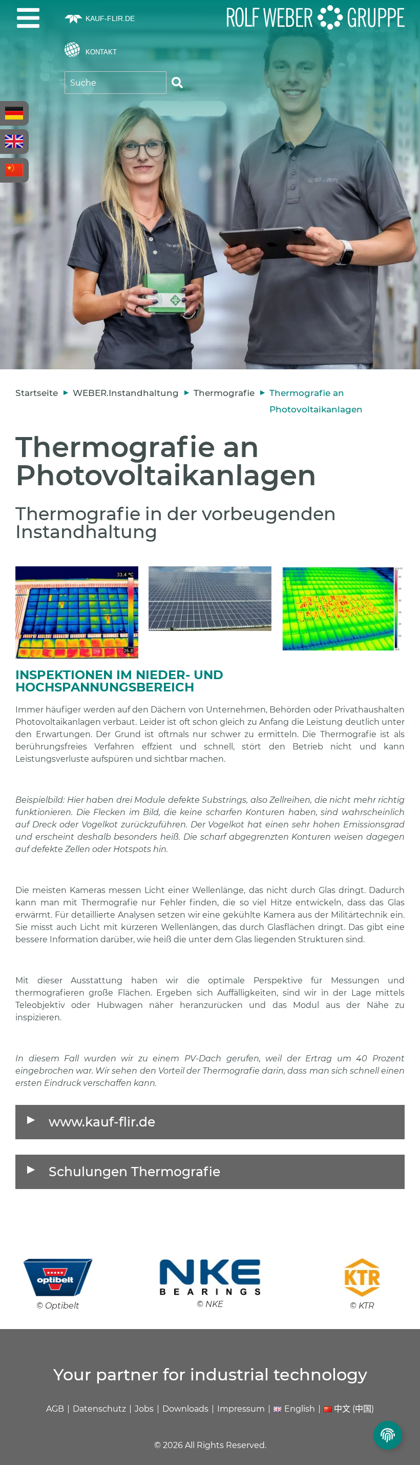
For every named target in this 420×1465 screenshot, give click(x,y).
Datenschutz (99, 1409)
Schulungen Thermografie (134, 1171)
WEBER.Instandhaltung (126, 393)
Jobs (144, 1409)
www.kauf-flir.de (102, 1122)
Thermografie (224, 393)
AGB (55, 1409)
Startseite (36, 393)
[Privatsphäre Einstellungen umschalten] (387, 1435)
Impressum (241, 1409)
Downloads (185, 1409)
